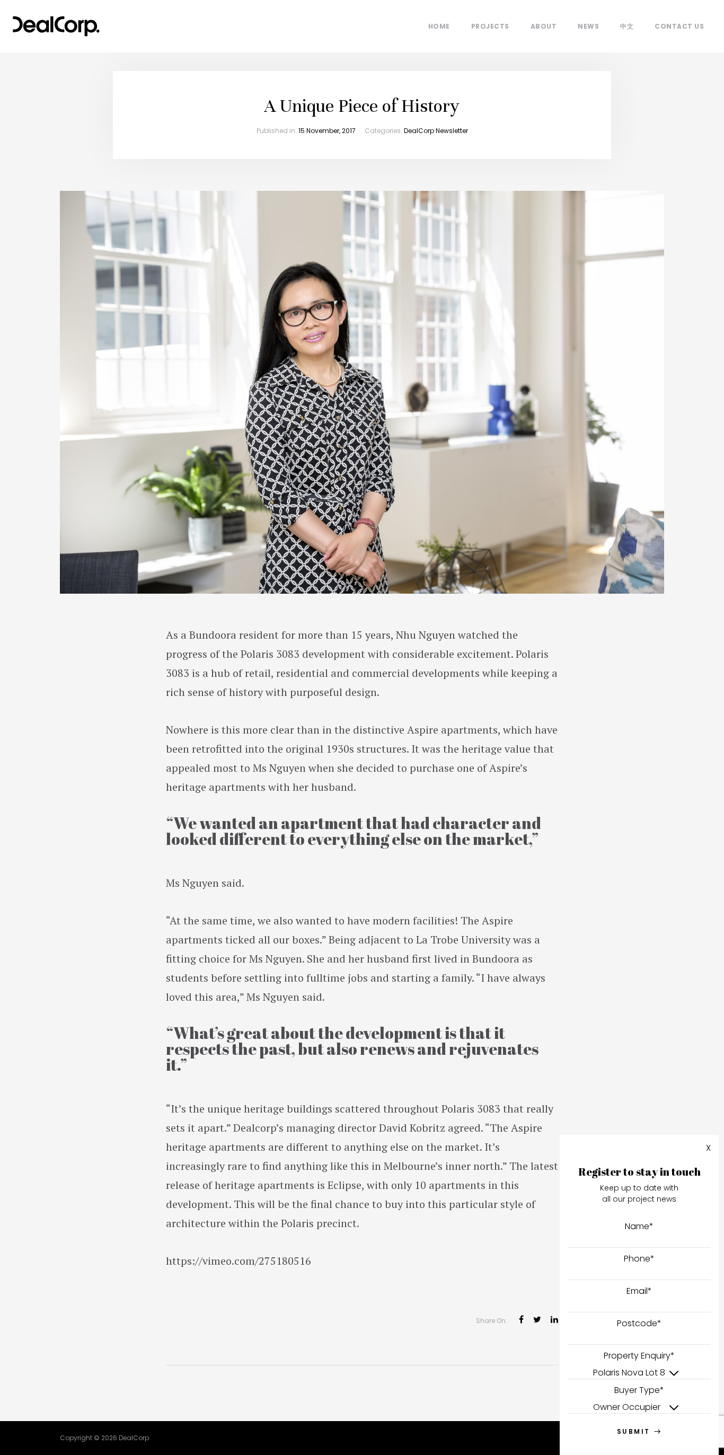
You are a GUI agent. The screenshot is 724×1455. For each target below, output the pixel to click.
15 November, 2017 (327, 130)
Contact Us (679, 26)
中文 (626, 26)
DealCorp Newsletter (436, 130)
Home (439, 26)
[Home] (56, 23)
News (588, 26)
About (544, 26)
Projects (490, 26)
